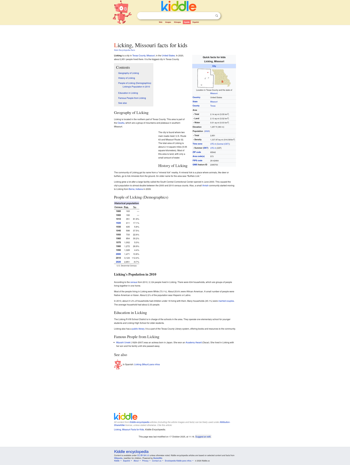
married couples (226, 300)
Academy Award (194, 342)
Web (160, 22)
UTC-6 (213, 143)
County (196, 105)
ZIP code (197, 152)
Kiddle (116, 460)
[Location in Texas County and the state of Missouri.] (214, 77)
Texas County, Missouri (143, 55)
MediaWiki (157, 458)
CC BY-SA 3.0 (143, 455)
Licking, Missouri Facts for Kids (129, 429)
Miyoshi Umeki (123, 342)
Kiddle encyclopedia (139, 422)
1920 (118, 222)
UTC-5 (213, 147)
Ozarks (121, 122)
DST (206, 147)
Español (195, 22)
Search (216, 16)
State (195, 101)
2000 (118, 254)
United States (168, 55)
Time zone (197, 143)
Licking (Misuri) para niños (147, 364)
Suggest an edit (203, 436)
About (136, 460)
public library (138, 328)
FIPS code (197, 160)
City (214, 66)
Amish (205, 185)
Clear (211, 15)
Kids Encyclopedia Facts (124, 50)
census (133, 282)
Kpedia (186, 22)
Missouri (214, 93)
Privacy (145, 460)
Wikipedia (118, 458)
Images (168, 22)
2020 (207, 131)
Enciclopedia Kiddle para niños (178, 460)
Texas (212, 105)
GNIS (195, 164)
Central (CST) (223, 143)
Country (196, 97)
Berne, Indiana (136, 189)
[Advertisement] (175, 32)
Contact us (156, 460)
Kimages (177, 22)
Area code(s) (199, 156)
